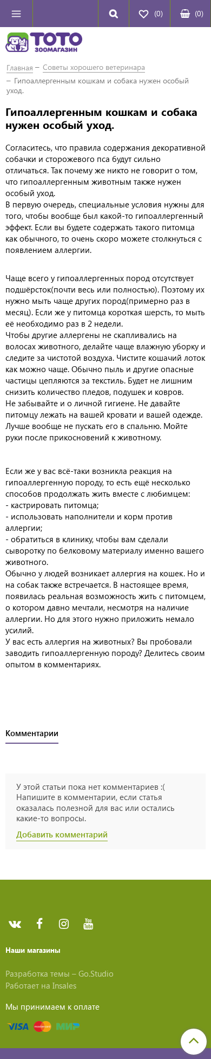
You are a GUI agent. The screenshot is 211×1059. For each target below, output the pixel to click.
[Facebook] (39, 924)
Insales (64, 985)
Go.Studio (96, 973)
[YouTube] (87, 924)
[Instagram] (63, 924)
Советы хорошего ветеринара (94, 67)
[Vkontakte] (14, 924)
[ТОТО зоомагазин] (43, 43)
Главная (19, 67)
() (199, 13)
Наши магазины (33, 949)
